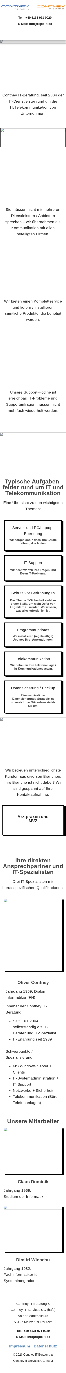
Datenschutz (45, 1346)
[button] (33, 34)
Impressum (19, 1346)
